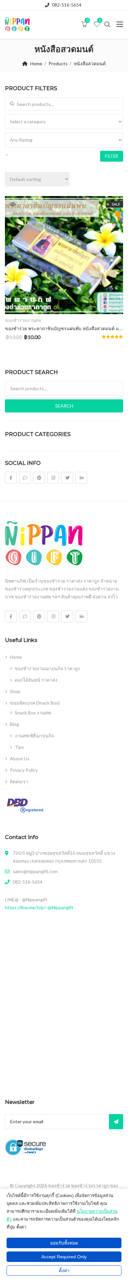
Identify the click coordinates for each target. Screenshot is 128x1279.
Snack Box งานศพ (33, 712)
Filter (111, 156)
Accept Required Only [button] (64, 1256)
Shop (15, 691)
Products (58, 63)
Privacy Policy (24, 770)
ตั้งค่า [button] (64, 1270)
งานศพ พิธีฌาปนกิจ (34, 735)
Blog (14, 724)
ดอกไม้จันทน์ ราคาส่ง (36, 680)
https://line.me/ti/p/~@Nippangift (39, 907)
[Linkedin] (81, 478)
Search (64, 406)
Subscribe (116, 1121)
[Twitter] (67, 478)
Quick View (13, 204)
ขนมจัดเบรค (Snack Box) (35, 703)
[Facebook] (11, 478)
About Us (20, 758)
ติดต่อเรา (19, 781)
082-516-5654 (66, 5)
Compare (110, 303)
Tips (19, 747)
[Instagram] (53, 478)
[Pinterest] (39, 478)
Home (36, 63)
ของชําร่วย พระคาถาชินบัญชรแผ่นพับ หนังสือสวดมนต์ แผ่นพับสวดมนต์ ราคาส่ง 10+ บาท (64, 328)
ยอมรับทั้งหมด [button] (64, 1243)
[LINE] (25, 478)
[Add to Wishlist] (17, 303)
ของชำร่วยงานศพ (23, 320)
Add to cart (63, 303)
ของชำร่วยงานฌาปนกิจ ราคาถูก (47, 668)
